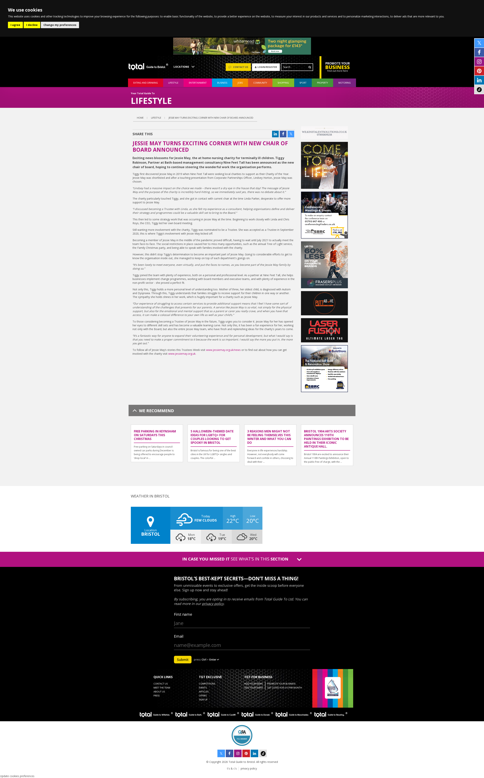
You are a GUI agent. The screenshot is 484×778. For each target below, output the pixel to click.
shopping (283, 82)
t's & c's (232, 768)
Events (203, 687)
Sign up (203, 699)
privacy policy (249, 768)
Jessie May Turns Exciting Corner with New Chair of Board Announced (211, 117)
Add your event (253, 687)
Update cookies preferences (17, 776)
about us (159, 691)
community (260, 82)
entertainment (198, 82)
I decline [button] (32, 25)
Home (140, 117)
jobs (240, 82)
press (157, 695)
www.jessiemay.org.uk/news (223, 350)
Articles (204, 691)
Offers (203, 695)
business (222, 82)
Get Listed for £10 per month (284, 687)
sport (302, 82)
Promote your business (281, 683)
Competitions (207, 683)
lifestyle (173, 82)
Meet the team (162, 687)
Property (322, 82)
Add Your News (253, 683)
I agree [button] (15, 25)
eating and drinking (145, 82)
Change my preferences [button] (59, 25)
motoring (344, 82)
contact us (161, 683)
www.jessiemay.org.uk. (182, 353)
